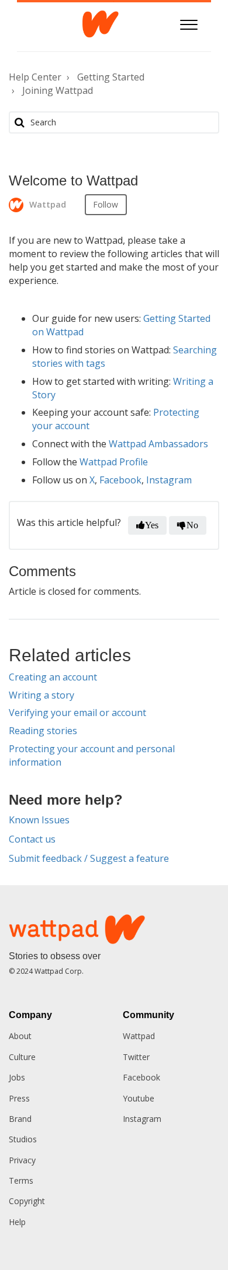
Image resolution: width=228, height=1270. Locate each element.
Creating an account (53, 677)
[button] (189, 23)
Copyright (27, 1200)
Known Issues (39, 819)
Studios (23, 1139)
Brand (20, 1118)
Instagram (169, 479)
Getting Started (110, 77)
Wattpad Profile (114, 461)
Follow (106, 204)
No (192, 525)
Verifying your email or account (77, 712)
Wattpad (139, 1035)
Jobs (17, 1077)
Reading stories (43, 730)
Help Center (35, 77)
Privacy (22, 1160)
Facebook (120, 479)
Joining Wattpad (57, 90)
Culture (22, 1056)
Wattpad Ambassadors (158, 443)
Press (19, 1098)
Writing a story (41, 695)
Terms (21, 1180)
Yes (151, 525)
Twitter (136, 1056)
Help (17, 1221)
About (20, 1035)
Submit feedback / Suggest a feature (89, 858)
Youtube (138, 1098)
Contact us (32, 839)
